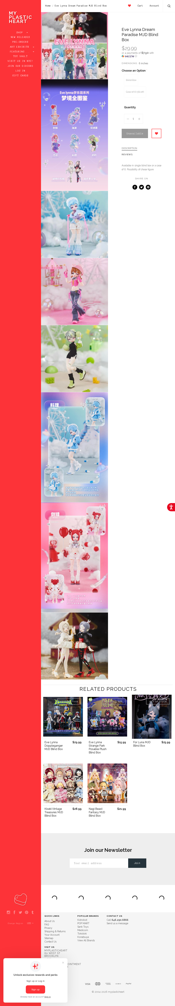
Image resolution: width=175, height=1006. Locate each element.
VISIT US (49, 947)
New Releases (20, 37)
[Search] (169, 6)
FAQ (46, 924)
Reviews (127, 154)
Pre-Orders (20, 42)
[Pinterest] (26, 913)
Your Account (51, 934)
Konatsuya (83, 937)
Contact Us (50, 941)
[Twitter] (20, 913)
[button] (141, 54)
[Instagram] (8, 913)
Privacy (48, 928)
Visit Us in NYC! (20, 61)
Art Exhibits (20, 47)
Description (129, 148)
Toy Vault (20, 56)
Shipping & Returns (55, 931)
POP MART (83, 923)
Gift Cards (20, 75)
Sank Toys (83, 926)
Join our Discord (20, 66)
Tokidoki (82, 933)
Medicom (82, 930)
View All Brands (86, 940)
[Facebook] (14, 913)
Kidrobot (82, 920)
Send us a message (117, 923)
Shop (21, 32)
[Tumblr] (32, 913)
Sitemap (48, 938)
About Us (49, 921)
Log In (20, 71)
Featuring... (20, 52)
